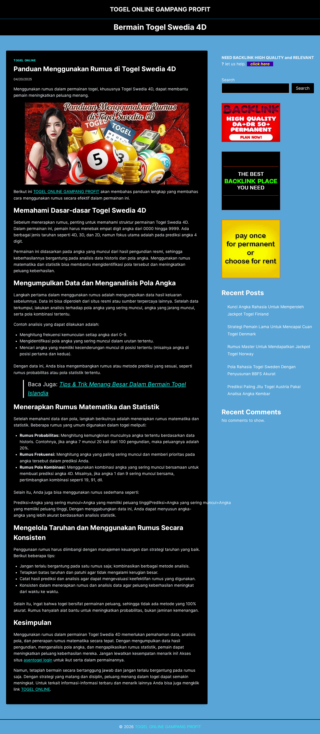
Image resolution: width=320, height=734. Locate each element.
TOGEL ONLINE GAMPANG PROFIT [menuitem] (66, 191)
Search (228, 80)
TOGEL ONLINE (25, 60)
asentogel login (38, 660)
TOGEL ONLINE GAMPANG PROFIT (168, 726)
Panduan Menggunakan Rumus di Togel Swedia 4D (95, 69)
